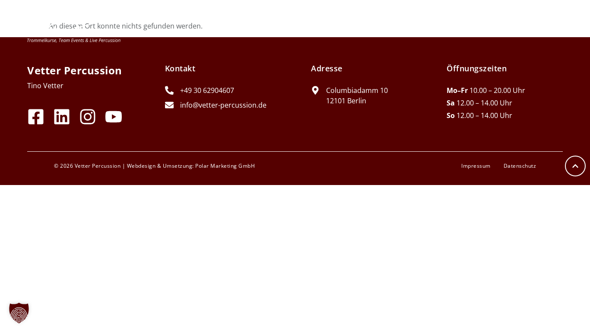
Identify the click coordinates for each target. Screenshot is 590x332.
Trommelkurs (322, 25)
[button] (19, 313)
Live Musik (396, 25)
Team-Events (243, 25)
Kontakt (544, 25)
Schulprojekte (472, 25)
